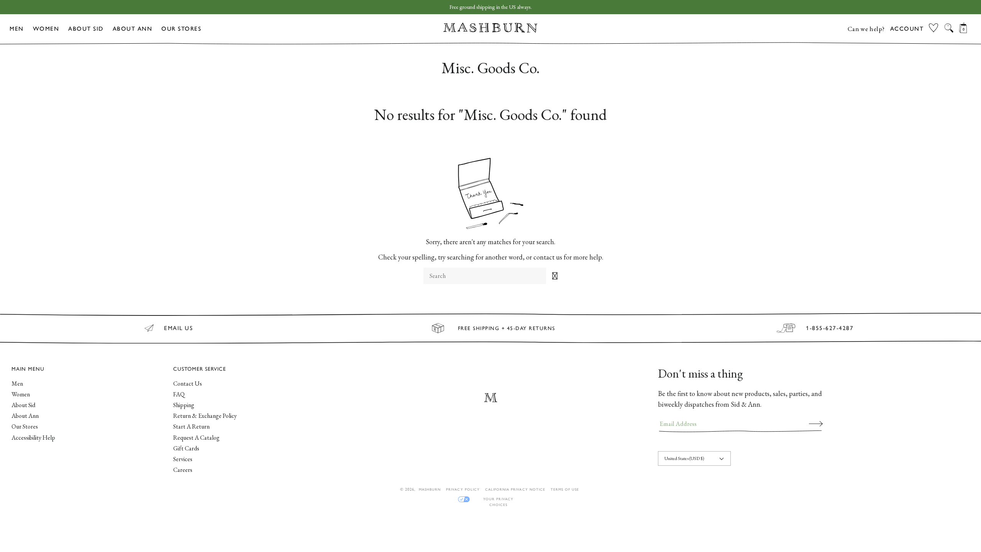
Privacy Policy (463, 489)
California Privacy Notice (515, 489)
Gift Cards (186, 448)
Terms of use (565, 489)
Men (17, 28)
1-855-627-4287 (829, 328)
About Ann (133, 28)
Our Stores (181, 28)
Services (182, 459)
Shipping (183, 405)
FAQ (179, 394)
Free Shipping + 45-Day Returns (506, 328)
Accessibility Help (33, 438)
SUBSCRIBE (816, 423)
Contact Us (187, 384)
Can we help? (866, 29)
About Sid (85, 28)
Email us (178, 328)
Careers (182, 470)
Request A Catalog (196, 438)
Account (907, 28)
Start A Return (191, 426)
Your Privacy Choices (498, 499)
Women (46, 28)
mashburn (430, 489)
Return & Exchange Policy (205, 416)
